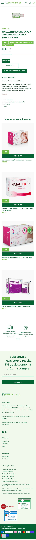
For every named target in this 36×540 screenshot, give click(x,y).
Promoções (5, 456)
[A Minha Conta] (30, 3)
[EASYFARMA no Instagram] (6, 432)
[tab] (17, 338)
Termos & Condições (8, 479)
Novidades (5, 459)
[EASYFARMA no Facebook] (3, 432)
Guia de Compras (7, 471)
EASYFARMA (9, 526)
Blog (3, 446)
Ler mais (4, 94)
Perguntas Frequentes (9, 469)
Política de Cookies (8, 476)
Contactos (5, 444)
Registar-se (18, 382)
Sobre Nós (5, 441)
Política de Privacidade (9, 474)
